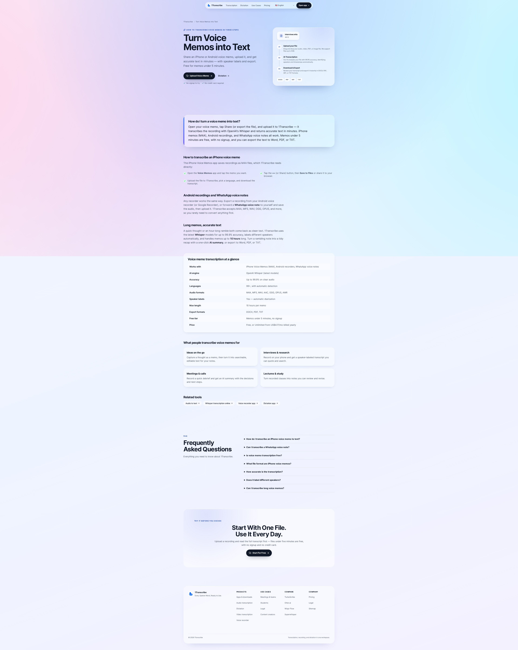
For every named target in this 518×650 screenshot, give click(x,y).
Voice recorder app (246, 403)
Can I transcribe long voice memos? (265, 488)
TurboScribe (290, 597)
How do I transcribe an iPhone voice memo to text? (273, 439)
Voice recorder (242, 620)
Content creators (267, 614)
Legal (262, 609)
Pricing (267, 5)
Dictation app (269, 403)
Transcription (231, 5)
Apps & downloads (244, 597)
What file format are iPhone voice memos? (268, 463)
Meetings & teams (268, 597)
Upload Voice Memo (199, 76)
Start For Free (259, 553)
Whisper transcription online (217, 403)
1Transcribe (188, 22)
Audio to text (191, 403)
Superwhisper (290, 614)
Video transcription (244, 614)
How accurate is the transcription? (264, 471)
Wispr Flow (289, 609)
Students (264, 603)
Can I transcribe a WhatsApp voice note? (267, 447)
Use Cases (256, 5)
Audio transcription (244, 603)
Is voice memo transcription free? (264, 455)
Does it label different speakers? (263, 480)
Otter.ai (288, 603)
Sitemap (312, 609)
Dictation (244, 5)
